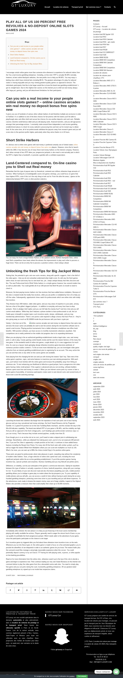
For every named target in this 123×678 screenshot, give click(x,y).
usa (94, 375)
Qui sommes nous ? (100, 302)
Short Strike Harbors (17, 55)
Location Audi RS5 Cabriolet (103, 39)
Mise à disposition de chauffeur (104, 163)
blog (94, 331)
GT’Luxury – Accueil (100, 26)
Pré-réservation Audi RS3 (102, 170)
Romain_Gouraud (26, 575)
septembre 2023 (98, 417)
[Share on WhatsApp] (27, 590)
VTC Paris (96, 307)
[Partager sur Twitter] (19, 590)
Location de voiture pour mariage (105, 641)
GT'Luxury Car (54, 615)
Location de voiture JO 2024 (95, 644)
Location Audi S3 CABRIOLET (103, 52)
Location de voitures (100, 73)
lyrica (95, 334)
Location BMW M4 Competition (104, 68)
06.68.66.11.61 (101, 659)
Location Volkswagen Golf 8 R (103, 158)
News (95, 336)
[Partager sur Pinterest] (35, 590)
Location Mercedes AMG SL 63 (104, 91)
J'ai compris (82, 676)
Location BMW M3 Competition (104, 60)
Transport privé (98, 304)
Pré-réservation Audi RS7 (102, 183)
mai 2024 (96, 397)
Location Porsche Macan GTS (103, 147)
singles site (97, 359)
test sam (96, 372)
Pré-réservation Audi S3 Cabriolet (104, 188)
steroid (95, 370)
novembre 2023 (98, 412)
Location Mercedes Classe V (103, 132)
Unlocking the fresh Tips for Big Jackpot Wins (26, 64)
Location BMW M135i (100, 57)
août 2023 (96, 420)
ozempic (96, 341)
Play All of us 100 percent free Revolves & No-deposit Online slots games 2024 (40, 26)
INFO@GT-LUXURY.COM (103, 662)
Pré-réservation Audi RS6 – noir (104, 181)
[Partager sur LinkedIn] (44, 590)
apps (95, 323)
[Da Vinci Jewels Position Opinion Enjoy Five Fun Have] (2, 339)
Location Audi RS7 (99, 47)
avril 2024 (96, 399)
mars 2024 (97, 402)
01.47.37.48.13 (102, 657)
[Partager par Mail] (77, 590)
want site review (98, 377)
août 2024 (96, 389)
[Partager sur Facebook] (10, 590)
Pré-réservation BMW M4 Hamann (105, 212)
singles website (98, 362)
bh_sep (95, 329)
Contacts (96, 24)
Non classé (10, 33)
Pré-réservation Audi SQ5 (102, 191)
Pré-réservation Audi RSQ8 (102, 186)
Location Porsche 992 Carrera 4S (104, 140)
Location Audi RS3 (99, 37)
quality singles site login (101, 347)
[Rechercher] (114, 7)
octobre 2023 (97, 415)
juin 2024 (96, 394)
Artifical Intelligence (100, 326)
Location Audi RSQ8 (100, 50)
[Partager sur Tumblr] (52, 590)
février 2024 (97, 404)
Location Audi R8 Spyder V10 (103, 34)
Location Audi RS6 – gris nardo (104, 42)
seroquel (96, 357)
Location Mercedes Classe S (103, 129)
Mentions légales (99, 160)
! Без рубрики (98, 316)
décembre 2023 (98, 410)
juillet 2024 (97, 392)
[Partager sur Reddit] (68, 590)
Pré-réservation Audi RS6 (102, 178)
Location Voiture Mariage (101, 155)
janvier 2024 (97, 407)
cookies (71, 676)
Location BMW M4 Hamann (102, 70)
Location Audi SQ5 (99, 55)
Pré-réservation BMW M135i (103, 194)
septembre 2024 (98, 386)
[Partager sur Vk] (60, 590)
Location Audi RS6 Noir (101, 44)
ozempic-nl (97, 344)
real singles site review (101, 354)
